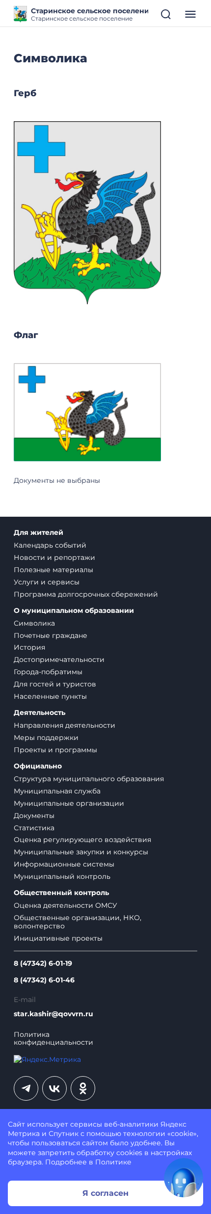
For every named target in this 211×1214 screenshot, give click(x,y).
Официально (38, 766)
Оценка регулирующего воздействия (82, 839)
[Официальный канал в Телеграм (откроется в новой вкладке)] (26, 1088)
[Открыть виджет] (183, 1177)
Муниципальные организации (69, 803)
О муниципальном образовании (74, 611)
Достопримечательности (59, 659)
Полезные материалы (53, 569)
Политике (113, 1162)
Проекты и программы (55, 749)
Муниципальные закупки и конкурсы (81, 851)
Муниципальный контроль (62, 876)
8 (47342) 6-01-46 (44, 980)
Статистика (34, 827)
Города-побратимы (48, 671)
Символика (34, 623)
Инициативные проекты (58, 938)
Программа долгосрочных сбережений (86, 594)
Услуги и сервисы (46, 582)
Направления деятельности (64, 725)
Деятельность (39, 713)
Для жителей (38, 532)
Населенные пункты (50, 696)
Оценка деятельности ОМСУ (65, 905)
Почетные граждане (50, 635)
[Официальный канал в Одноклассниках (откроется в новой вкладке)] (83, 1088)
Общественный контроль (61, 893)
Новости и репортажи (54, 557)
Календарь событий (50, 545)
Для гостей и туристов (55, 684)
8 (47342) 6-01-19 (43, 963)
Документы (34, 815)
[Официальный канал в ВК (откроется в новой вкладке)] (54, 1088)
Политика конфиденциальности (53, 1038)
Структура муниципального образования (89, 778)
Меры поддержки (46, 737)
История (29, 647)
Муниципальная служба (57, 791)
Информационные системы (64, 864)
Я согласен (105, 1193)
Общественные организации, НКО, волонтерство (77, 921)
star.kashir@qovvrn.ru (53, 1014)
